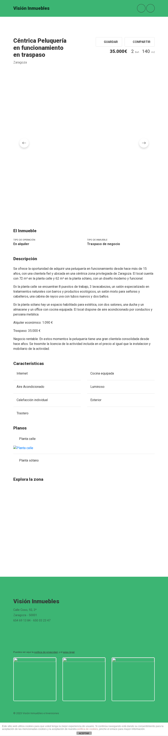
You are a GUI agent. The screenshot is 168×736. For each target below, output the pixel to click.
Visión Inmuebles (31, 8)
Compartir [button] (141, 42)
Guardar (110, 42)
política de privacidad (46, 652)
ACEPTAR (84, 733)
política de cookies (87, 729)
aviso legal (69, 652)
